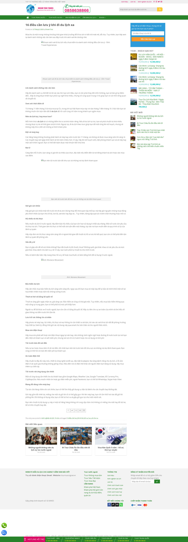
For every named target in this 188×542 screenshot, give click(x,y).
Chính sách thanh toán (115, 485)
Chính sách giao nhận (114, 489)
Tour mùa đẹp (90, 481)
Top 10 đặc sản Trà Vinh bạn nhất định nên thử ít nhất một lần (151, 131)
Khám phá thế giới (91, 490)
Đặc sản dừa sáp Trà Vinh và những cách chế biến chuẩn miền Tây (150, 146)
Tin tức (57, 418)
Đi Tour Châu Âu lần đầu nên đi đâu (150, 124)
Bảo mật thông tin (104, 536)
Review (101, 17)
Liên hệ (132, 2)
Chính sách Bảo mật (114, 495)
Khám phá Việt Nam (92, 487)
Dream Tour (49, 29)
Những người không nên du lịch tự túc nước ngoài (150, 117)
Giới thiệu (124, 2)
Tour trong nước (38, 17)
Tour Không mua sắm (93, 475)
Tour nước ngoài (55, 17)
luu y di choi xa (93, 418)
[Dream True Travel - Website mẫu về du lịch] (41, 9)
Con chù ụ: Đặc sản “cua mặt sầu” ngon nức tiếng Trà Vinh (150, 138)
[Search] (160, 9)
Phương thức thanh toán (85, 536)
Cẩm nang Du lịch (89, 17)
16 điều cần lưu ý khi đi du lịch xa (77, 418)
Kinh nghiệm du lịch (145, 2)
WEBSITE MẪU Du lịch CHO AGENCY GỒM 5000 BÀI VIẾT (47, 472)
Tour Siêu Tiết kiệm (92, 478)
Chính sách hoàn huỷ (114, 492)
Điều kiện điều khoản (66, 536)
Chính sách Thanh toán (122, 536)
